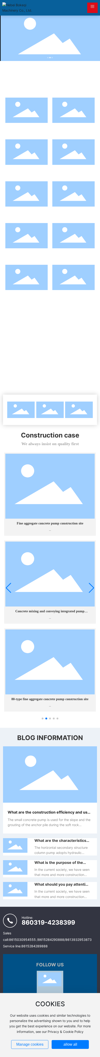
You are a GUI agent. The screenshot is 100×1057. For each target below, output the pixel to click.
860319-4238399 (48, 922)
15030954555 (25, 940)
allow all (70, 1044)
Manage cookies (29, 1044)
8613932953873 (78, 940)
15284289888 (37, 946)
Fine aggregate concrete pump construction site (50, 523)
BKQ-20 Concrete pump (26, 295)
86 (11, 940)
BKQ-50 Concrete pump (26, 253)
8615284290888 (51, 940)
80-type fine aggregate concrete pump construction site (49, 699)
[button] (48, 57)
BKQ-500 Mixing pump (73, 170)
